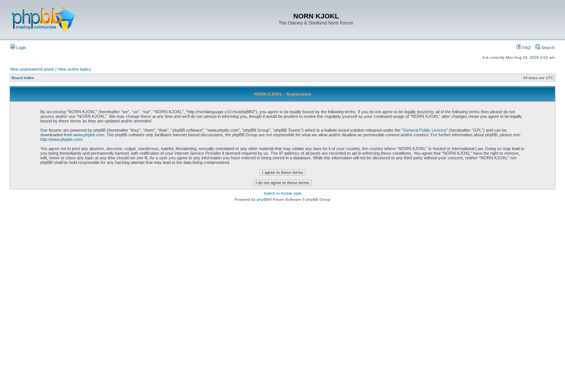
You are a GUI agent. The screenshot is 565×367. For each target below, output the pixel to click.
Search (547, 47)
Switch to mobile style (283, 193)
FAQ (526, 47)
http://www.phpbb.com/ (61, 139)
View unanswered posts (32, 69)
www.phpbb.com (88, 134)
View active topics (74, 69)
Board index (23, 78)
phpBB (263, 199)
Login (20, 47)
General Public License (424, 130)
